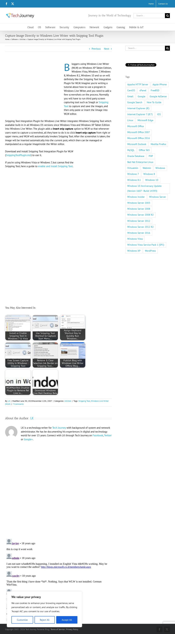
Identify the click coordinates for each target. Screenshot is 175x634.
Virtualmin (132, 168)
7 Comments (18, 404)
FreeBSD (155, 90)
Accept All (67, 619)
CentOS (131, 90)
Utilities (67, 401)
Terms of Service (58, 629)
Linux (130, 120)
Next (106, 48)
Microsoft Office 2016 (138, 138)
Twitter (108, 435)
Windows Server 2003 (138, 202)
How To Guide (154, 102)
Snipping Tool (84, 401)
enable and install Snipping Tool (55, 166)
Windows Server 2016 (138, 232)
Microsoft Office (135, 126)
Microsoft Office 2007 (138, 132)
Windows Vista (135, 238)
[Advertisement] (34, 87)
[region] (44, 609)
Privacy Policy (72, 629)
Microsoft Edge (145, 120)
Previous (96, 48)
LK (9, 401)
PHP (151, 156)
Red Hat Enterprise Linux (140, 162)
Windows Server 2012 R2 (140, 226)
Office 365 (144, 150)
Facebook (98, 435)
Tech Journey (59, 427)
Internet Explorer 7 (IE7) (140, 114)
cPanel (142, 90)
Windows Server (157, 196)
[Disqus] (58, 487)
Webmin (147, 168)
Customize (22, 619)
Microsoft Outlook (136, 144)
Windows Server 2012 (138, 220)
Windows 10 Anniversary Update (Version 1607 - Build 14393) (144, 188)
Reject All (44, 619)
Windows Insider (136, 196)
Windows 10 (151, 179)
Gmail (130, 96)
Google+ (28, 439)
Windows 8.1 (134, 179)
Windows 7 (133, 174)
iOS (159, 114)
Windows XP (133, 250)
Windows (160, 168)
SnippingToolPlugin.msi (18, 155)
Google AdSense (158, 96)
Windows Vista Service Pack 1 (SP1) (145, 244)
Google (141, 96)
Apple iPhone (160, 84)
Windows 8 (149, 174)
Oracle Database (135, 156)
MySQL (130, 150)
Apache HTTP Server (137, 84)
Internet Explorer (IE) (138, 108)
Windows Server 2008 (138, 208)
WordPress (150, 250)
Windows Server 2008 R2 (140, 214)
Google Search (134, 102)
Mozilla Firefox (158, 144)
